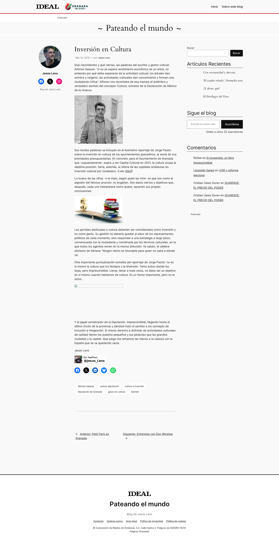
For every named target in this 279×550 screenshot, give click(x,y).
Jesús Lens (104, 57)
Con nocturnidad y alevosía (219, 72)
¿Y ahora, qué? (211, 88)
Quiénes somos (115, 521)
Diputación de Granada (90, 391)
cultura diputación (109, 386)
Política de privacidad (151, 521)
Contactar (98, 521)
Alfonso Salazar (86, 386)
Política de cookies (176, 521)
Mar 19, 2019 (82, 57)
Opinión (135, 391)
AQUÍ (128, 171)
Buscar (190, 47)
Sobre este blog (232, 6)
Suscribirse (232, 124)
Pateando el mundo (139, 28)
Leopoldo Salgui (203, 170)
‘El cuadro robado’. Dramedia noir (223, 80)
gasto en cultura (116, 391)
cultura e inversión (134, 386)
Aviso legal (131, 521)
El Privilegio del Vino (216, 96)
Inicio (214, 6)
